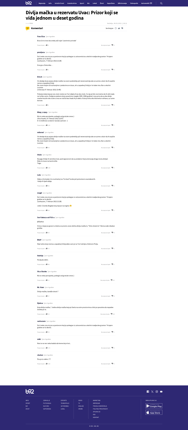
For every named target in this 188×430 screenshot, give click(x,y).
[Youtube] (161, 392)
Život (28, 409)
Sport (28, 403)
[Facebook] (148, 392)
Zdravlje (46, 400)
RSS (94, 414)
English (81, 406)
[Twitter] (152, 392)
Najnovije (42, 3)
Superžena (47, 409)
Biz (27, 406)
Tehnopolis (65, 403)
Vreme (80, 409)
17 (27, 28)
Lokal (63, 409)
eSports (64, 400)
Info (27, 400)
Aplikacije (96, 412)
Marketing (97, 400)
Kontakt (96, 417)
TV (79, 403)
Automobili (65, 406)
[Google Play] (154, 406)
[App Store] (154, 412)
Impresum (96, 403)
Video (80, 400)
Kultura (46, 406)
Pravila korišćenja (100, 406)
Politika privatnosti (100, 409)
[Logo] (29, 3)
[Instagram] (157, 392)
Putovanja (47, 403)
